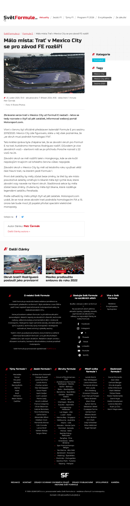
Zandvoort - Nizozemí (66, 453)
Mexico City (99, 74)
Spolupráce (112, 309)
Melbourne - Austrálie (66, 420)
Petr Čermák (9, 101)
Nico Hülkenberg (41, 412)
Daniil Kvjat (115, 398)
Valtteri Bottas (41, 431)
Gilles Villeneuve (115, 388)
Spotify (85, 355)
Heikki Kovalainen (115, 401)
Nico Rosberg (90, 390)
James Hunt (90, 412)
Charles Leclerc (41, 385)
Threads (85, 337)
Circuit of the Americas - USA (66, 378)
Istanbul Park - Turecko (66, 461)
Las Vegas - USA (66, 412)
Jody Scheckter (90, 423)
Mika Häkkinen (90, 425)
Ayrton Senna (90, 404)
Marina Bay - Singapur (66, 417)
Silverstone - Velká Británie (66, 442)
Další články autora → (19, 231)
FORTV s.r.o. (51, 349)
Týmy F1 (70, 17)
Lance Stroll (41, 428)
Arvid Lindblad (41, 401)
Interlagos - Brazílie (66, 402)
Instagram (85, 328)
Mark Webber (115, 390)
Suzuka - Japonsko (66, 405)
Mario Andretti (90, 398)
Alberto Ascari (90, 415)
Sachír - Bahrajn (66, 387)
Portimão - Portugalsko (66, 458)
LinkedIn (85, 346)
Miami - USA (66, 423)
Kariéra (115, 482)
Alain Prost (90, 401)
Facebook (86, 324)
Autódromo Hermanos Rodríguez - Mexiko (66, 383)
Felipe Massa (115, 393)
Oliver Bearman (41, 406)
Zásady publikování (82, 482)
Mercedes (17, 374)
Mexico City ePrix (101, 79)
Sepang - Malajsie (66, 463)
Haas (17, 390)
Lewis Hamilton (41, 380)
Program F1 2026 (85, 17)
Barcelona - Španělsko (66, 392)
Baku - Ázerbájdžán (66, 389)
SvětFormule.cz (12, 33)
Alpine (17, 388)
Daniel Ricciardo (115, 377)
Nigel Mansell (90, 428)
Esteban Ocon (41, 420)
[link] (5, 20)
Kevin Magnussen (115, 409)
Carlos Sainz (42, 415)
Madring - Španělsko (66, 455)
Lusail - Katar (66, 415)
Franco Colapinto (41, 404)
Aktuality (44, 17)
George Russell (41, 377)
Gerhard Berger (115, 382)
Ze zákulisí (121, 17)
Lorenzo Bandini (115, 404)
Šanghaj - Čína (66, 438)
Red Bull (17, 382)
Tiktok (85, 342)
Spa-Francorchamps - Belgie (66, 446)
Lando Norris (41, 382)
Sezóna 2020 (99, 83)
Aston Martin (17, 398)
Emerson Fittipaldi (90, 393)
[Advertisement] (65, 5)
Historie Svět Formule (66, 484)
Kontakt (27, 482)
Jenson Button (90, 417)
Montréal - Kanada (66, 428)
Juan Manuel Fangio (90, 396)
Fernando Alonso (42, 423)
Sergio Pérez (41, 433)
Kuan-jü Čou (115, 406)
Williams (17, 396)
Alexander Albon (41, 417)
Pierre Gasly (41, 398)
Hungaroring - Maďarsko (66, 408)
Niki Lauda (90, 388)
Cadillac (17, 401)
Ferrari (17, 377)
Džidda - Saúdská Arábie (66, 396)
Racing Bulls (17, 385)
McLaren (17, 380)
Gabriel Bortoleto (41, 409)
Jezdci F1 (57, 17)
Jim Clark (90, 420)
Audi (17, 393)
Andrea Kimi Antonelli (41, 374)
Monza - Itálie (66, 431)
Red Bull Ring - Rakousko (66, 434)
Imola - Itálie (66, 399)
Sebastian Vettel (90, 406)
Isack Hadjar (41, 393)
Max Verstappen (41, 388)
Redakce (112, 304)
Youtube (85, 351)
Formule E (27, 33)
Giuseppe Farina (90, 409)
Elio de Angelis (115, 385)
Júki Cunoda (41, 425)
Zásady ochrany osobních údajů (51, 482)
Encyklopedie (105, 17)
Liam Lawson (41, 396)
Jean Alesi (115, 380)
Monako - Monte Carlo (66, 425)
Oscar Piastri (41, 390)
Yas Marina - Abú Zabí (66, 450)
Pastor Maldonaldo (115, 396)
